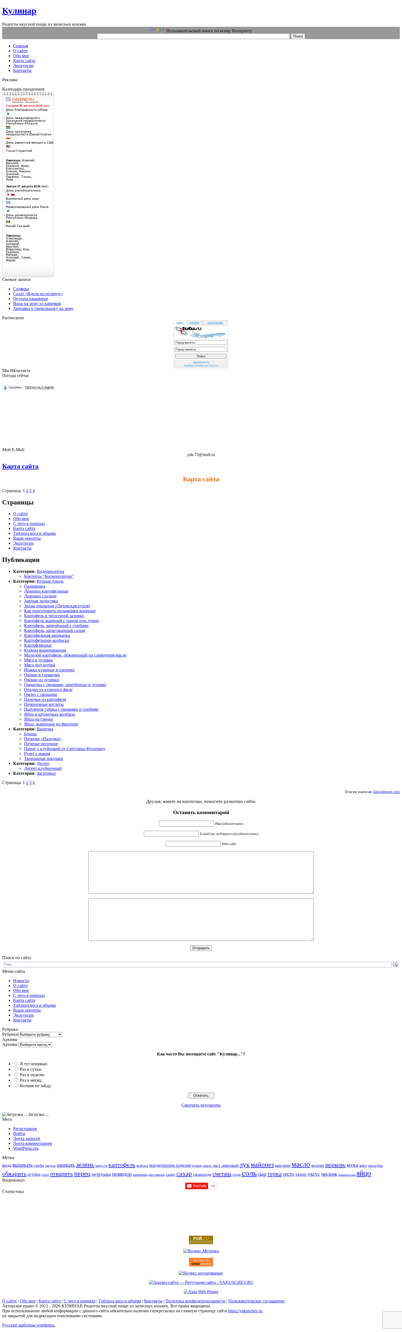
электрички (215, 322)
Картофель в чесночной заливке (54, 615)
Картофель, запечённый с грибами (56, 625)
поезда (194, 322)
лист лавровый (225, 1165)
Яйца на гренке (38, 719)
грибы (39, 1165)
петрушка (101, 1174)
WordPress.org (26, 1148)
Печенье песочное (41, 743)
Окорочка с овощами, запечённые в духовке (65, 684)
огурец (34, 1174)
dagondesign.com (386, 792)
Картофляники (38, 645)
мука (352, 1165)
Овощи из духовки (41, 679)
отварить (61, 1173)
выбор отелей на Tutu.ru (201, 365)
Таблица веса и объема (34, 533)
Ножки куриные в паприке (49, 670)
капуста (101, 1166)
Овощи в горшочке (42, 674)
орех (45, 1175)
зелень (85, 1164)
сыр (262, 1174)
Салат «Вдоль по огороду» (38, 293)
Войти (19, 1133)
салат (170, 1174)
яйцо (363, 1173)
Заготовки (46, 773)
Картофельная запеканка (47, 635)
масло (301, 1164)
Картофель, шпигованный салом (54, 630)
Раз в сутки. (31, 1069)
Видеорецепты (50, 571)
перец (82, 1173)
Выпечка (45, 729)
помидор (122, 1174)
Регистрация (25, 1128)
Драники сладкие (40, 596)
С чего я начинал (29, 523)
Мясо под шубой (39, 665)
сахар (184, 1173)
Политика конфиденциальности (195, 1301)
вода (6, 1165)
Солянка (21, 288)
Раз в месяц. (31, 1080)
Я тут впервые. (34, 1063)
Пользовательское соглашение (256, 1301)
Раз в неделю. (32, 1074)
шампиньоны (346, 1174)
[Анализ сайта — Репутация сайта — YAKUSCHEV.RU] (201, 1282)
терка (274, 1173)
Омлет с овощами (40, 694)
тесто (288, 1174)
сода (236, 1174)
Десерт (43, 763)
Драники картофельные (46, 591)
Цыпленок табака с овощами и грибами (61, 709)
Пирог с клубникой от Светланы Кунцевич (64, 748)
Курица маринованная (45, 650)
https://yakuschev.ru (245, 1310)
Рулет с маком (37, 753)
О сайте (20, 513)
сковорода (202, 1174)
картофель (122, 1164)
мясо (363, 1165)
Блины (30, 734)
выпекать (23, 1165)
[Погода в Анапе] (29, 383)
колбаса (142, 1166)
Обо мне (21, 518)
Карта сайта (20, 466)
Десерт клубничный (43, 768)
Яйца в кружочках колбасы (49, 714)
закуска (50, 1166)
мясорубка (375, 1166)
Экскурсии (23, 543)
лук (245, 1164)
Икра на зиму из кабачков (37, 303)
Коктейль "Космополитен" (49, 576)
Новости (21, 980)
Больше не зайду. (35, 1085)
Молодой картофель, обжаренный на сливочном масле (75, 655)
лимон (207, 1166)
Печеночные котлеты (44, 704)
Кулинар (19, 11)
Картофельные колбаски (46, 640)
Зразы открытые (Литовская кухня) (57, 605)
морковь (335, 1165)
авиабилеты (201, 362)
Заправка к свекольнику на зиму (43, 308)
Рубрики (10, 1034)
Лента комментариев (32, 1143)
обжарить (14, 1173)
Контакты (22, 548)
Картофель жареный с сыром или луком (61, 620)
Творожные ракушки (43, 758)
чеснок (329, 1174)
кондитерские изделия (170, 1165)
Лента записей (26, 1138)
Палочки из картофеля (45, 699)
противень (156, 1175)
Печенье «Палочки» (43, 738)
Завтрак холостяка (41, 601)
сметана (221, 1174)
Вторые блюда (50, 581)
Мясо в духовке (38, 660)
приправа (140, 1175)
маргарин (282, 1165)
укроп (301, 1174)
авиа (180, 322)
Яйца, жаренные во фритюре (51, 724)
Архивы (10, 1044)
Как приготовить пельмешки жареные (60, 610)
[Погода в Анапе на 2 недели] (39, 387)
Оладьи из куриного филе (48, 689)
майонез (262, 1164)
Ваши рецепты (27, 538)
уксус (314, 1174)
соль (249, 1173)
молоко (317, 1165)
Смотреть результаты (201, 1105)
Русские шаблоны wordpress (28, 1325)
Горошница (34, 586)
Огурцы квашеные (30, 298)
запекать (66, 1165)
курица (197, 1166)
